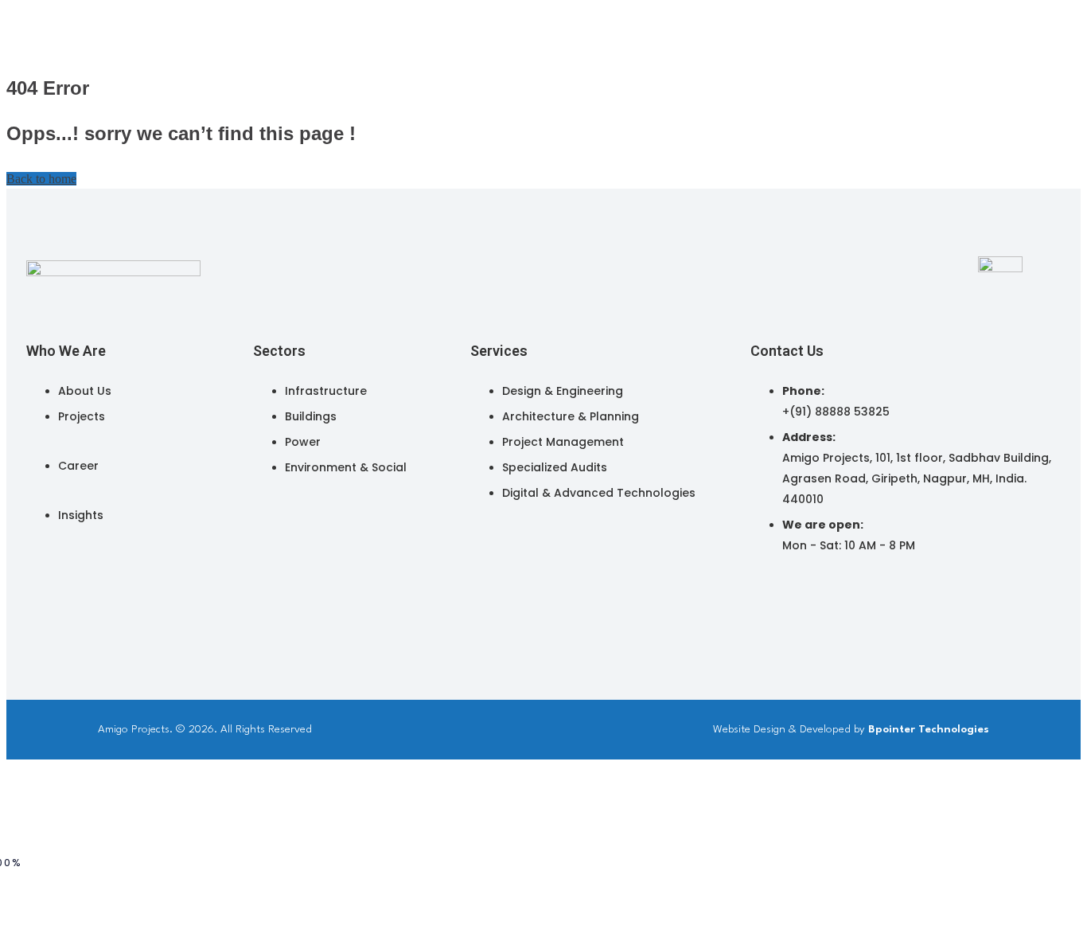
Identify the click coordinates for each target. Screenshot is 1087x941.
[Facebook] (824, 604)
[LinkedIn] (783, 604)
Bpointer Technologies (928, 729)
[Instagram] (803, 604)
